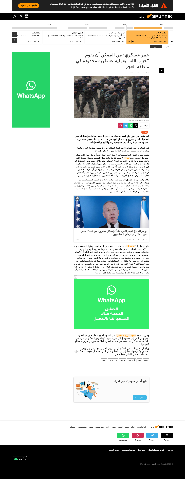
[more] (77, 239)
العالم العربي (113, 360)
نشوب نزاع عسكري (126, 335)
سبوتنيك (130, 246)
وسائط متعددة (82, 427)
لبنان (127, 158)
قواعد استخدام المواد (156, 450)
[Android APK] (19, 459)
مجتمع (91, 427)
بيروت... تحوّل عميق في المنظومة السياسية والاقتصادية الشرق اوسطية (151, 36)
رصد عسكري (100, 427)
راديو (107, 427)
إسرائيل (122, 360)
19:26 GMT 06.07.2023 (140, 73)
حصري (146, 360)
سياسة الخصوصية (128, 450)
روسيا (127, 427)
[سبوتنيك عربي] (160, 20)
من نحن (170, 450)
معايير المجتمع (114, 450)
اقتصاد (120, 427)
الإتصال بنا (141, 450)
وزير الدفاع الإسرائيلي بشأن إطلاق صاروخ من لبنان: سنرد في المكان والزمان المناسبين (113, 232)
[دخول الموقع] (20, 16)
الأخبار (104, 360)
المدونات (72, 427)
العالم (133, 427)
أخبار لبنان (131, 360)
